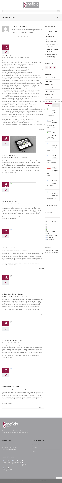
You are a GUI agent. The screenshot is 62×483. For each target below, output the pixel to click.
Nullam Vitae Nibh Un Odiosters (12, 294)
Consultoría (49, 212)
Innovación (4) (49, 88)
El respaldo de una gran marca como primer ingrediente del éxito (51, 56)
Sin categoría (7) (50, 98)
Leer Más (41, 129)
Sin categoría (26, 57)
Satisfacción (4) (49, 94)
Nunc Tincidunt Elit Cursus (10, 387)
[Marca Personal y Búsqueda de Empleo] (49, 238)
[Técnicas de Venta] (49, 225)
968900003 (5, 444)
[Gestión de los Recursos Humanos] (47, 233)
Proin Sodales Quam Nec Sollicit (12, 340)
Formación (48, 215)
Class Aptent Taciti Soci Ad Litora (12, 248)
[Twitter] (21, 36)
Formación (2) (49, 84)
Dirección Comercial (50, 209)
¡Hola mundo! (6, 55)
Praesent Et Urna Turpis (10, 155)
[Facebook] (24, 36)
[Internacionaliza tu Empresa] (49, 240)
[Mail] (27, 36)
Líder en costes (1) (50, 91)
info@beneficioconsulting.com (52, 250)
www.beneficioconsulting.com (52, 252)
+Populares (48, 105)
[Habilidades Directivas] (51, 235)
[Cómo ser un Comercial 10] (49, 229)
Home (58, 17)
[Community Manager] (51, 231)
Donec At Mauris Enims (9, 201)
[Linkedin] (18, 36)
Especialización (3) (50, 78)
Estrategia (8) (49, 81)
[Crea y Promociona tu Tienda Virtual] (49, 227)
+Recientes (56, 105)
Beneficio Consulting (8, 57)
